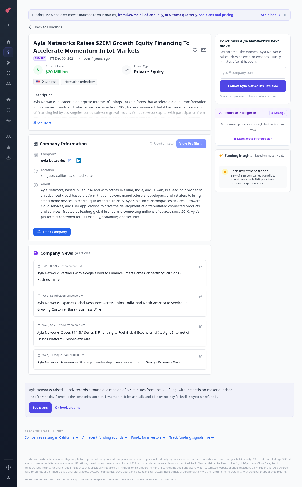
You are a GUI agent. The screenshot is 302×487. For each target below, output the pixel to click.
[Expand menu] (8, 25)
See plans (40, 407)
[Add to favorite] (195, 50)
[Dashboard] (8, 42)
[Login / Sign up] (8, 478)
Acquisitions (168, 479)
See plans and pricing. (216, 15)
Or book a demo (67, 407)
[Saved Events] (8, 110)
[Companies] (8, 63)
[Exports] (8, 157)
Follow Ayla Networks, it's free (253, 86)
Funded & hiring (67, 479)
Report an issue (163, 144)
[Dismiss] (285, 15)
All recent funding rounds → (104, 437)
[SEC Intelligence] (8, 73)
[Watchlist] (8, 100)
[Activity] (8, 120)
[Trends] (8, 147)
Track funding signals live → (191, 437)
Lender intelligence (93, 479)
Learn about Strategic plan (254, 138)
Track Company (55, 231)
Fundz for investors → (148, 437)
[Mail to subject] (203, 50)
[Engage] (8, 137)
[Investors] (8, 83)
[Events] (8, 52)
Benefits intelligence (120, 479)
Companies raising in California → (52, 437)
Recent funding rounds (39, 479)
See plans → (270, 15)
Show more (42, 122)
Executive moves (147, 479)
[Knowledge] (8, 467)
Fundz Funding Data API (226, 471)
